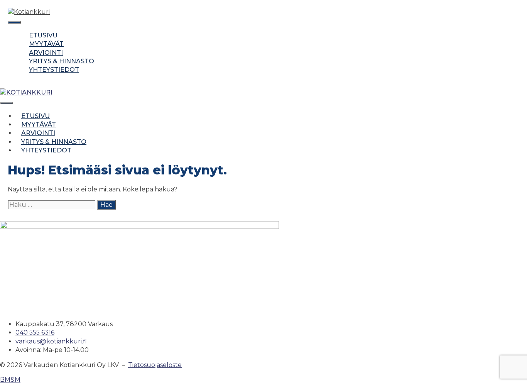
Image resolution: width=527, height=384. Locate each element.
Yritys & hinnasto (61, 61)
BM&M (10, 379)
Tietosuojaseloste (155, 365)
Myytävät (46, 43)
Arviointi (46, 52)
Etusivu (43, 35)
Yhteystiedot (54, 69)
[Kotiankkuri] (26, 92)
